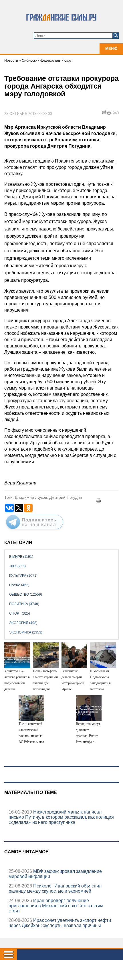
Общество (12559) (25, 595)
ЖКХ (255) (17, 566)
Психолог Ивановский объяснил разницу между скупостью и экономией (55, 888)
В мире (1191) (21, 557)
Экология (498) (23, 623)
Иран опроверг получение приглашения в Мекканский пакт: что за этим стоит (56, 905)
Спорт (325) (19, 613)
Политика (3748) (24, 604)
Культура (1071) (23, 576)
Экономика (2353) (25, 632)
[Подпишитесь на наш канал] (34, 530)
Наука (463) (19, 585)
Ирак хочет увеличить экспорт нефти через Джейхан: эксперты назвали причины (60, 923)
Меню (111, 48)
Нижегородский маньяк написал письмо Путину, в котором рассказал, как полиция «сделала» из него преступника (61, 817)
